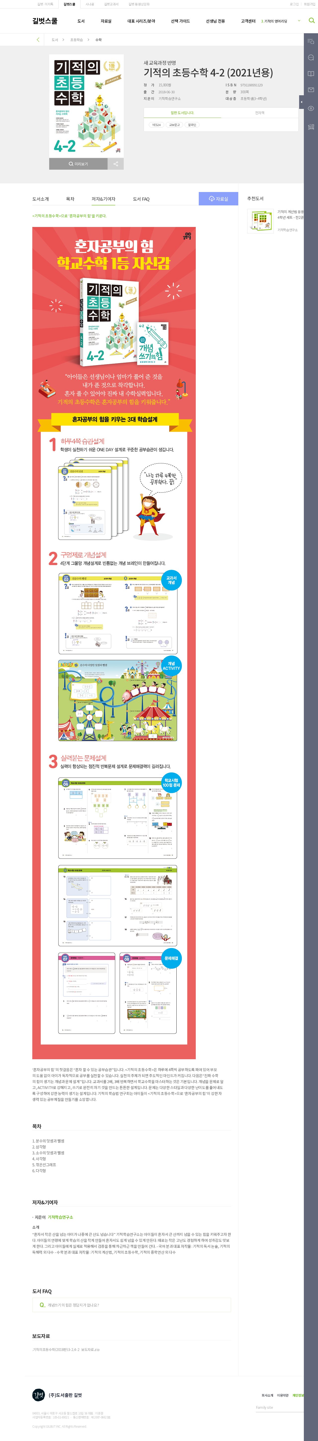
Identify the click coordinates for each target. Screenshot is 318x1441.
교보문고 (174, 125)
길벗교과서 (111, 4)
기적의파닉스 (272, 21)
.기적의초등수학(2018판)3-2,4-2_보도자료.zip (65, 1349)
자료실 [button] (222, 198)
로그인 (294, 4)
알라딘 (192, 125)
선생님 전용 (215, 21)
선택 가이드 (180, 21)
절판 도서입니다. (182, 112)
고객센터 (248, 21)
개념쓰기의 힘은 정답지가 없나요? (73, 1305)
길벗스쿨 (69, 4)
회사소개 (267, 1395)
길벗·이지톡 (45, 4)
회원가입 (310, 4)
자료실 (106, 21)
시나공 (89, 4)
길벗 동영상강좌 (138, 4)
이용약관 (283, 1395)
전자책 (260, 112)
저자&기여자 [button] (103, 198)
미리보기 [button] (81, 163)
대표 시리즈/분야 (141, 21)
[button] (116, 164)
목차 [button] (70, 198)
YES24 (156, 125)
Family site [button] (264, 1407)
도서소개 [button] (40, 198)
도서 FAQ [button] (141, 198)
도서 (81, 21)
